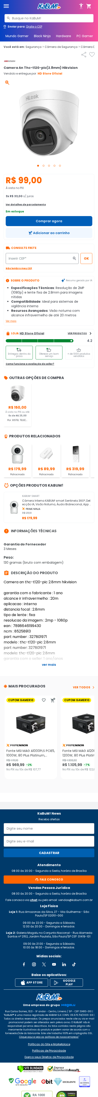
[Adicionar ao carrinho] (53, 700)
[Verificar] (30, 1069)
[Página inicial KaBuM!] (49, 6)
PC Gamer (85, 36)
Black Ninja (42, 36)
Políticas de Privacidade (49, 1051)
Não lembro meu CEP (19, 268)
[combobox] (49, 18)
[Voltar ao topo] (49, 997)
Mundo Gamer (16, 36)
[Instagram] (34, 964)
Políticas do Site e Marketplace (49, 1044)
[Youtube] (54, 964)
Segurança (35, 47)
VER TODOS (81, 687)
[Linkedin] (64, 964)
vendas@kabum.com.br (75, 900)
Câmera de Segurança (62, 47)
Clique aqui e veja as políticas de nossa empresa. (49, 1037)
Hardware (63, 36)
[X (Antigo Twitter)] (44, 964)
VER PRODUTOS (77, 333)
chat (33, 900)
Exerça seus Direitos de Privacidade (49, 1057)
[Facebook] (24, 964)
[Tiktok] (74, 964)
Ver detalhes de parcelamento (26, 204)
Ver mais (11, 321)
